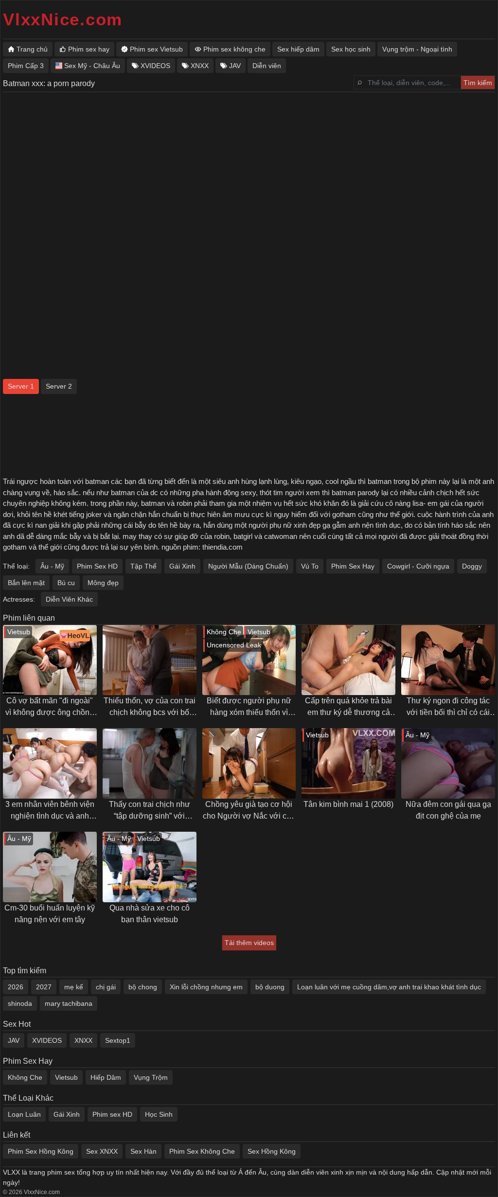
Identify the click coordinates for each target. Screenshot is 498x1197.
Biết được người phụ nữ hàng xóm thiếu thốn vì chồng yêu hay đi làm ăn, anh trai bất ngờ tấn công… (249, 707)
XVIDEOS (47, 1040)
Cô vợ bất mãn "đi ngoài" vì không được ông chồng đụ (49, 707)
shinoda (20, 1003)
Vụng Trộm (151, 1077)
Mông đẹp (103, 583)
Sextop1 (117, 1040)
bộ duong (270, 987)
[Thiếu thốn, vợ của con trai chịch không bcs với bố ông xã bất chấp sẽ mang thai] (149, 660)
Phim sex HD (112, 1114)
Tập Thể (143, 566)
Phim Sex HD (97, 566)
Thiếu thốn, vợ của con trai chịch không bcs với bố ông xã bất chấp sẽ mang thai (150, 707)
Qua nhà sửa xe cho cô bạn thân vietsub (149, 914)
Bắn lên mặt (26, 583)
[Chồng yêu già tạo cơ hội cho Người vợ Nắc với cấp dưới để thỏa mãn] (249, 763)
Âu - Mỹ (52, 566)
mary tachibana (68, 1003)
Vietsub (66, 1077)
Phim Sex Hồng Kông (40, 1151)
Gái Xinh (182, 566)
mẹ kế (73, 987)
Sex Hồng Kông (272, 1151)
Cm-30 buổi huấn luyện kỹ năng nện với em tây (49, 914)
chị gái (106, 987)
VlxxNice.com (63, 19)
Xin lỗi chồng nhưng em (206, 987)
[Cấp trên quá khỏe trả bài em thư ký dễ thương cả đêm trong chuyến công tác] (348, 660)
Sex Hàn (143, 1151)
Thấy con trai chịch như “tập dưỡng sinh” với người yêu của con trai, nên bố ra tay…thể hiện (149, 811)
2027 (44, 987)
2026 (15, 987)
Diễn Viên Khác (69, 599)
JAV (13, 1040)
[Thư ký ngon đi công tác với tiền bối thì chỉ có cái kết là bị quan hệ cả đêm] (448, 660)
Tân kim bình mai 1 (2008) (348, 804)
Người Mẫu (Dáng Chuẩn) (248, 566)
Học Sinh (159, 1114)
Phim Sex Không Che (202, 1151)
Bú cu (66, 583)
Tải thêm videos (249, 943)
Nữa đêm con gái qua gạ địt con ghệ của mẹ (448, 810)
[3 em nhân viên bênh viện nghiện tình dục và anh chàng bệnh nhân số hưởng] (50, 763)
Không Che (25, 1077)
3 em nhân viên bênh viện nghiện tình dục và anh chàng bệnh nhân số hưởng (49, 811)
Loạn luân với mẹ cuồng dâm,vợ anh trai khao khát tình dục (389, 987)
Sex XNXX (102, 1151)
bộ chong (142, 987)
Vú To (310, 566)
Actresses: (19, 599)
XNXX (83, 1040)
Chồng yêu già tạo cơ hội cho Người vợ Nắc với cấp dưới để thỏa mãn (249, 811)
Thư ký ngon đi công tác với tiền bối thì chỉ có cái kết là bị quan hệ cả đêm (448, 707)
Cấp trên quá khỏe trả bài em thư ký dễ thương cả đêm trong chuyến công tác (348, 707)
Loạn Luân (24, 1114)
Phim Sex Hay (352, 566)
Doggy (472, 566)
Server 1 (21, 386)
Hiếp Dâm (105, 1077)
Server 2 (59, 386)
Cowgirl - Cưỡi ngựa (418, 566)
